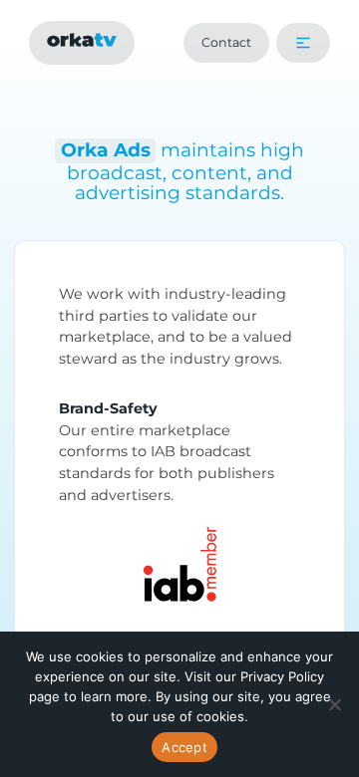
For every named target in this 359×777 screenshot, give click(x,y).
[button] (303, 43)
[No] (334, 704)
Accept (184, 747)
